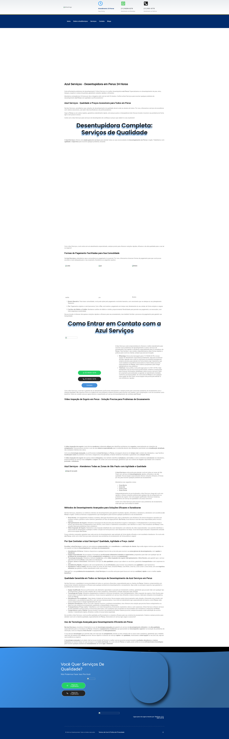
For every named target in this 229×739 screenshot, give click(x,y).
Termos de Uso (104, 732)
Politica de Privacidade (117, 732)
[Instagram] (163, 732)
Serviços (93, 21)
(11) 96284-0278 (127, 8)
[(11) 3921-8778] (146, 3)
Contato (102, 21)
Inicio (69, 21)
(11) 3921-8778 (149, 8)
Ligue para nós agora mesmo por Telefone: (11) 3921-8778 (148, 717)
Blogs (109, 21)
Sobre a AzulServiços (80, 21)
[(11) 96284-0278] (123, 3)
